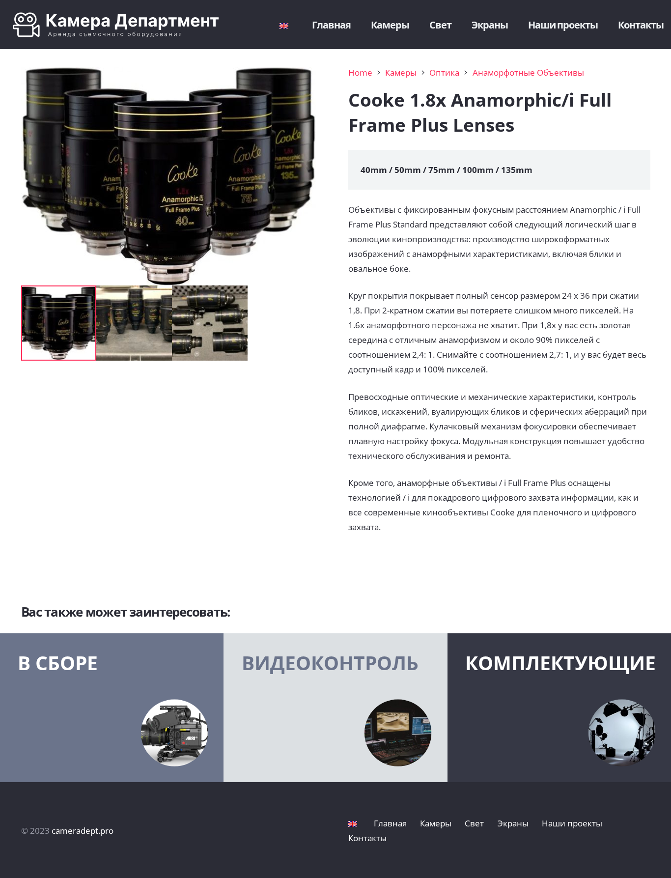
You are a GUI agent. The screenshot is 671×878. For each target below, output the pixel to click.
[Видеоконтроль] (335, 708)
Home (360, 72)
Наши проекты (572, 823)
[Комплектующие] (559, 708)
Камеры (401, 72)
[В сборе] (112, 708)
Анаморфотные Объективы (528, 72)
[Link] (123, 25)
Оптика (444, 72)
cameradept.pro (82, 830)
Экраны (513, 823)
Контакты (367, 838)
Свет (474, 823)
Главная (390, 823)
